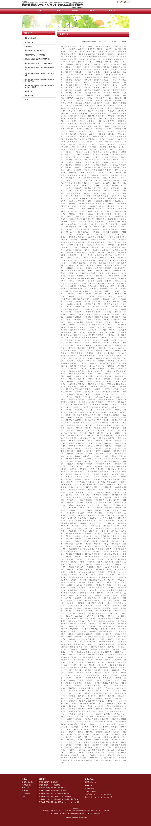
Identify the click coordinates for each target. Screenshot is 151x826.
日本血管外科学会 (91, 791)
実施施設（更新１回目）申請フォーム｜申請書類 (39, 74)
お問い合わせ (124, 2)
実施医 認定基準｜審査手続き (34, 51)
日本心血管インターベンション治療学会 (98, 794)
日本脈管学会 (89, 788)
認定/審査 (75, 11)
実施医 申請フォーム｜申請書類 (35, 55)
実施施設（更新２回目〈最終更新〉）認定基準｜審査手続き (39, 80)
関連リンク (93, 11)
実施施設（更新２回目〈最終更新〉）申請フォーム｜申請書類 (39, 86)
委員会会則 (28, 46)
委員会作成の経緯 (30, 38)
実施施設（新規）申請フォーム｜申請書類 (38, 63)
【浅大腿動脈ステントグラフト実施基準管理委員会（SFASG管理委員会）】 (75, 811)
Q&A (26, 99)
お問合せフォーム (91, 782)
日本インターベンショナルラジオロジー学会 (99, 797)
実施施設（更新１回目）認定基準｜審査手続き (39, 68)
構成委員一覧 (29, 42)
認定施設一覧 (29, 95)
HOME (40, 11)
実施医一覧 (28, 91)
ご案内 (58, 11)
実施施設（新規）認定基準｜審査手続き (38, 59)
